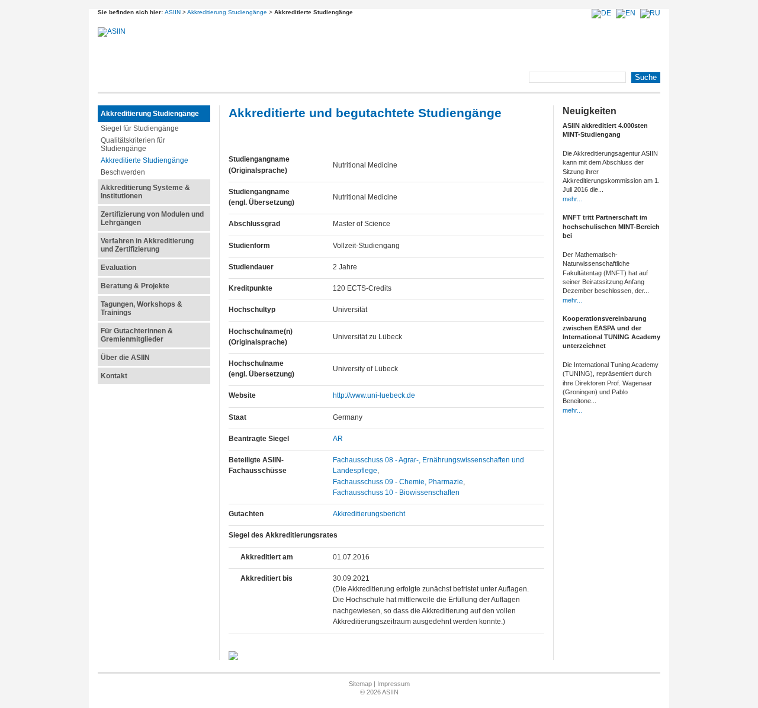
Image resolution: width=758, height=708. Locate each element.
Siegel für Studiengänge (140, 128)
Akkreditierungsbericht (369, 514)
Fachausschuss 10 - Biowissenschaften (396, 492)
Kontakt (114, 376)
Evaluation (118, 267)
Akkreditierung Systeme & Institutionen (145, 192)
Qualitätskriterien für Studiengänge (133, 144)
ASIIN (173, 12)
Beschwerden (123, 172)
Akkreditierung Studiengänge (227, 12)
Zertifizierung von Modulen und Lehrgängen (152, 218)
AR (338, 439)
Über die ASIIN (125, 357)
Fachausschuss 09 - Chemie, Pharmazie (398, 482)
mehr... (572, 198)
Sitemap (360, 683)
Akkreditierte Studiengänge (144, 160)
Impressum (393, 683)
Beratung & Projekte (135, 286)
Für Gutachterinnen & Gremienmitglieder (137, 335)
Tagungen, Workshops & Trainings (141, 308)
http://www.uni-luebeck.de (374, 395)
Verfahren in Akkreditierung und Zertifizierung (147, 245)
